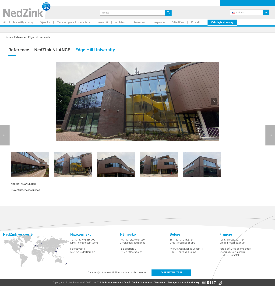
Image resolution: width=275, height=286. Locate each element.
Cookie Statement (142, 282)
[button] (249, 12)
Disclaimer (160, 282)
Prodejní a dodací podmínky (183, 282)
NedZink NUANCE (52, 49)
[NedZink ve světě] (36, 253)
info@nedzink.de (136, 242)
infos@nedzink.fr (236, 242)
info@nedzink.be (186, 242)
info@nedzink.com (88, 242)
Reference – (21, 49)
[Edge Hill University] (30, 164)
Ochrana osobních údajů (116, 282)
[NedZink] (25, 9)
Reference (20, 37)
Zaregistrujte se (171, 272)
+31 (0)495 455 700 (85, 239)
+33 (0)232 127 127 (234, 239)
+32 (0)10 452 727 (183, 239)
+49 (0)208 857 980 (134, 239)
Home (8, 37)
